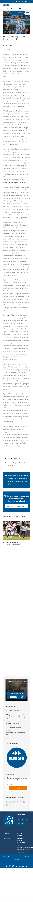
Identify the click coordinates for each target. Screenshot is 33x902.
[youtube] (25, 1)
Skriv (8, 839)
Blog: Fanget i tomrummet (11, 542)
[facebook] (7, 1)
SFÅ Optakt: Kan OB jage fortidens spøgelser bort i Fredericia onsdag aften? (16, 716)
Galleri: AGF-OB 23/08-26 (13, 728)
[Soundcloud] (20, 802)
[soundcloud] (19, 1)
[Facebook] (7, 802)
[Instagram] (13, 802)
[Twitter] (10, 802)
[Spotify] (24, 802)
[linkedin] (16, 1)
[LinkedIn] (17, 802)
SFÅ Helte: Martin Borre (12, 723)
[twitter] (10, 1)
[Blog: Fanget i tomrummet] (16, 522)
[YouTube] (7, 805)
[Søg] (15, 8)
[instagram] (13, 1)
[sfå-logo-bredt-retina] (6, 4)
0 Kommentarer (16, 544)
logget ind (16, 463)
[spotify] (22, 1)
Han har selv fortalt (9, 315)
